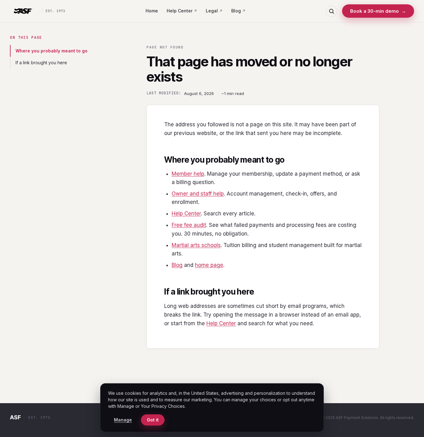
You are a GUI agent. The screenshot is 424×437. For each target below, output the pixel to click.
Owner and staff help (198, 194)
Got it (153, 419)
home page (209, 265)
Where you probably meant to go (52, 50)
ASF (15, 417)
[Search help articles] (331, 11)
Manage (123, 419)
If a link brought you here (41, 62)
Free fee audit (189, 225)
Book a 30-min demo (378, 11)
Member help (188, 174)
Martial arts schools (196, 245)
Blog (236, 10)
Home (152, 10)
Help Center (179, 10)
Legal (212, 10)
